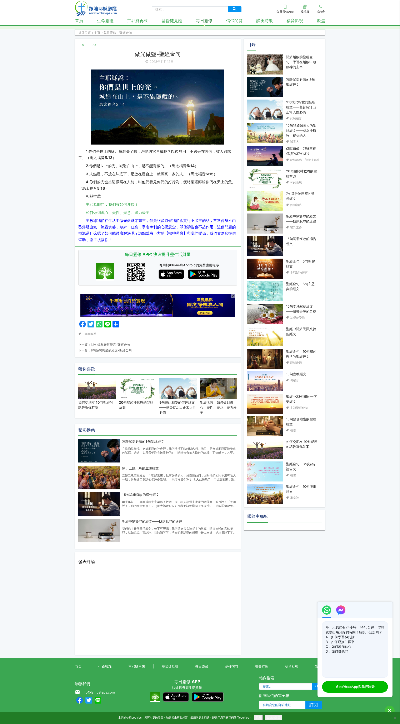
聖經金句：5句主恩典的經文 (300, 286)
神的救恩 (296, 182)
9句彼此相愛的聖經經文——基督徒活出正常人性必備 (177, 407)
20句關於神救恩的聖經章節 (136, 404)
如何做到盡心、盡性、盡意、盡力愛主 (118, 212)
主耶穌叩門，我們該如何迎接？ (112, 204)
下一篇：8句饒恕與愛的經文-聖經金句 (105, 350)
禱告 (293, 430)
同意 (258, 717)
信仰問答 (234, 20)
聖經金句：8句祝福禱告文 (300, 466)
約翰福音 (296, 118)
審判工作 (296, 227)
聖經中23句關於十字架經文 (301, 398)
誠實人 (294, 141)
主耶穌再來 (137, 20)
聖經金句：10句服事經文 (301, 489)
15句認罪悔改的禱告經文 (140, 495)
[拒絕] (395, 718)
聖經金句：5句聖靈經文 (300, 263)
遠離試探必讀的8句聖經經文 (143, 441)
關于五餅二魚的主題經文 (140, 468)
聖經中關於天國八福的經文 (301, 331)
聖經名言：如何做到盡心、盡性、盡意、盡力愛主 (218, 407)
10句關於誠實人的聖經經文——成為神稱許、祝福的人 (301, 130)
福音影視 (294, 20)
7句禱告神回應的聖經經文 (300, 196)
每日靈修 (204, 20)
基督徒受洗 (297, 317)
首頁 (79, 20)
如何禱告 (296, 204)
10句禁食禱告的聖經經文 (301, 421)
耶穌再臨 (296, 159)
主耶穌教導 (89, 334)
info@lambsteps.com (98, 692)
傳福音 (294, 380)
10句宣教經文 (296, 374)
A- (83, 45)
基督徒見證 (171, 20)
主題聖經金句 (299, 407)
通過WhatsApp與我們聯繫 (355, 687)
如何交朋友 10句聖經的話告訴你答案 (95, 404)
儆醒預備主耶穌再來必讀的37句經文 (301, 150)
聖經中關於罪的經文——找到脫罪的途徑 (152, 521)
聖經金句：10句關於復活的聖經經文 (301, 353)
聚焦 (321, 20)
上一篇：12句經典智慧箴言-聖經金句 (104, 345)
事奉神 (294, 497)
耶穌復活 (296, 362)
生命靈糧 (105, 20)
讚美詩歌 (264, 20)
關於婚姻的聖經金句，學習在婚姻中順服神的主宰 (301, 62)
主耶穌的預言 (299, 272)
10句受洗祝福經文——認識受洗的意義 (301, 308)
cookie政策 (273, 717)
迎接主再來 (312, 159)
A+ (94, 45)
